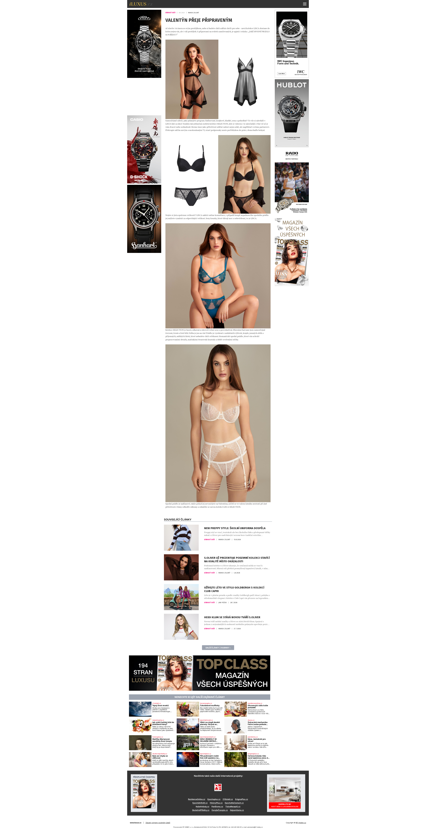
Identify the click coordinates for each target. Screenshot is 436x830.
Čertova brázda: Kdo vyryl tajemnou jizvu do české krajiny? (258, 757)
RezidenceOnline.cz (196, 799)
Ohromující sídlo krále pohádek (258, 707)
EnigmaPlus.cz (241, 799)
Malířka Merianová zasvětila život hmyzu (162, 740)
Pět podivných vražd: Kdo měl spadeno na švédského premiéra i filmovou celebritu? (209, 757)
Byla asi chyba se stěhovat (160, 757)
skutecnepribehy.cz (159, 754)
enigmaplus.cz (253, 754)
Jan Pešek (222, 603)
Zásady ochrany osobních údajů (158, 823)
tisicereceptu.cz (206, 703)
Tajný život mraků (160, 706)
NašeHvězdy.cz (202, 806)
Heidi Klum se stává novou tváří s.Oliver (232, 617)
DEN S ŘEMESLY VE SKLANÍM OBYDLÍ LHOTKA (208, 740)
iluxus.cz (251, 720)
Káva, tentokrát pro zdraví (257, 740)
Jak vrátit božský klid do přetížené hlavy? (163, 723)
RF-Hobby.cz (301, 823)
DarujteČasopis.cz (220, 810)
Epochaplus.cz (213, 799)
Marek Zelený (193, 13)
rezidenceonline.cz (255, 703)
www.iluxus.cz (135, 823)
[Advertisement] (144, 96)
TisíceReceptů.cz (232, 806)
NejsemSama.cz (237, 810)
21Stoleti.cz (228, 799)
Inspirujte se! (284, 805)
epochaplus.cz (205, 754)
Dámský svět (170, 13)
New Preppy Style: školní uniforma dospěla (234, 528)
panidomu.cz (253, 737)
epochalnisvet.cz (206, 720)
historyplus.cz (157, 737)
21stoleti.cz (156, 703)
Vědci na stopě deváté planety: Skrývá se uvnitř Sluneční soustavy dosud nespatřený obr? (210, 723)
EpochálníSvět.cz (200, 803)
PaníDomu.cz (217, 806)
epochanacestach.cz (208, 737)
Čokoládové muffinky (209, 706)
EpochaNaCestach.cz (234, 803)
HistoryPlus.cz (216, 803)
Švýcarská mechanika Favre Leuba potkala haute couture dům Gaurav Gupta (258, 723)
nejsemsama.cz (158, 720)
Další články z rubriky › (218, 648)
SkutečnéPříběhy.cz (200, 810)
